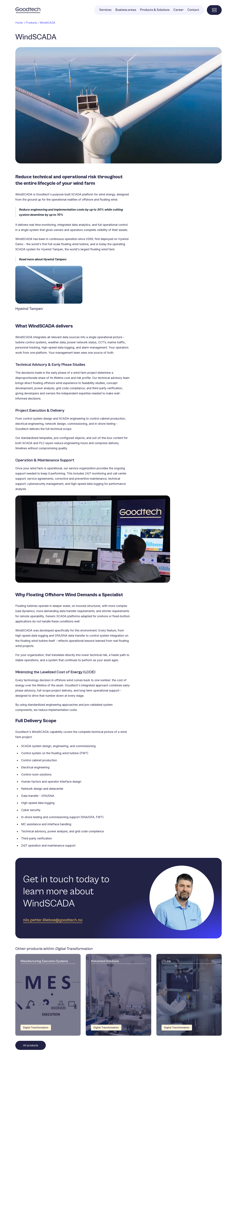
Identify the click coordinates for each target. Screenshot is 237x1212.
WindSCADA (47, 22)
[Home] (27, 10)
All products (30, 1045)
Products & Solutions (154, 10)
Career (178, 10)
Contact (193, 10)
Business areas (125, 10)
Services (105, 10)
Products (31, 22)
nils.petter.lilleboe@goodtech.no (52, 920)
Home (19, 22)
